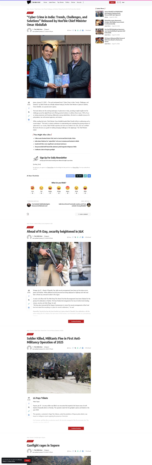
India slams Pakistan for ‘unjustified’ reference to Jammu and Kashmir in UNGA (57, 141)
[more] (83, 2)
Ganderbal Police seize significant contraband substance (50, 144)
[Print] (83, 30)
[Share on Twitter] (75, 30)
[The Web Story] (34, 2)
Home (28, 9)
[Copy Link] (80, 30)
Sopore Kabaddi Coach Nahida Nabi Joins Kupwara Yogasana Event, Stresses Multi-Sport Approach (114, 13)
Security (32, 9)
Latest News (108, 26)
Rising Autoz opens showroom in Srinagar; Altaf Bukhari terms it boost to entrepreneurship (114, 22)
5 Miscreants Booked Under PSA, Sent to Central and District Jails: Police (55, 138)
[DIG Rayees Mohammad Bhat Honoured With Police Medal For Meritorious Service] (99, 40)
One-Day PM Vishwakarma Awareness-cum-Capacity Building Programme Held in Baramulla (115, 31)
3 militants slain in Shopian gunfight (45, 149)
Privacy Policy (76, 167)
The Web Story (38, 29)
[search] (120, 2)
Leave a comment (84, 214)
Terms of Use (11, 461)
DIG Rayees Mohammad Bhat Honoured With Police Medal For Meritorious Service (115, 40)
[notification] (118, 2)
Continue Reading (76, 321)
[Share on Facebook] (73, 30)
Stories (106, 17)
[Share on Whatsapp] (78, 30)
